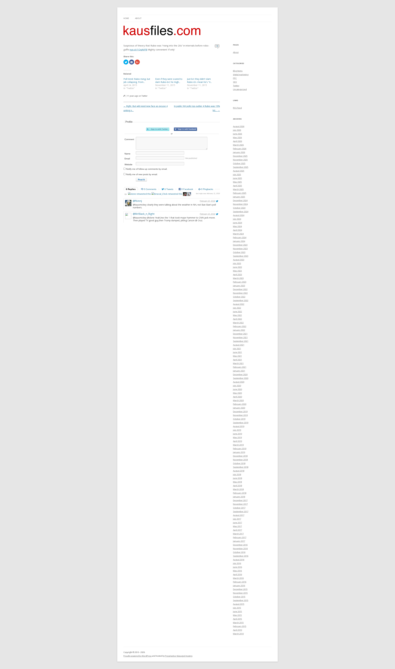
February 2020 (239, 404)
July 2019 (237, 430)
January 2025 (239, 196)
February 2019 (239, 448)
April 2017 (237, 530)
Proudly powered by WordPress (137, 656)
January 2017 (239, 541)
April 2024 (237, 230)
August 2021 (238, 344)
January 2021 (239, 370)
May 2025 (237, 182)
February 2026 (239, 148)
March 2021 (238, 363)
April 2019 (237, 441)
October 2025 (239, 163)
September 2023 (240, 256)
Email (127, 158)
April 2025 (237, 185)
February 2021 (239, 367)
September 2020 (240, 378)
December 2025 (240, 156)
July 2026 (237, 130)
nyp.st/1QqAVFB (138, 49)
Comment (129, 139)
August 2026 (238, 126)
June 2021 (237, 352)
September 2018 (240, 467)
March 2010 (238, 633)
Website (128, 164)
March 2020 (238, 400)
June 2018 (237, 478)
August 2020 (238, 381)
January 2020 (239, 407)
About (138, 18)
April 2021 (237, 359)
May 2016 (237, 570)
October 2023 (239, 252)
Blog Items (238, 70)
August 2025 (238, 170)
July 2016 (237, 563)
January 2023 (239, 285)
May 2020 (237, 393)
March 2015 (238, 622)
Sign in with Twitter (157, 129)
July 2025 (237, 174)
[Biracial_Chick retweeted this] (167, 193)
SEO (235, 82)
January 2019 (239, 452)
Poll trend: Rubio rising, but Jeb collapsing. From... (136, 80)
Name (127, 153)
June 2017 (237, 522)
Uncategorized (240, 89)
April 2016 (237, 574)
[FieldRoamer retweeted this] (189, 194)
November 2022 (240, 293)
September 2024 (240, 211)
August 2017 (238, 515)
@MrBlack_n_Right (143, 214)
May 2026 (237, 137)
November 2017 (240, 504)
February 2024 (239, 237)
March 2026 (238, 144)
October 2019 (239, 419)
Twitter (236, 85)
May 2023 (237, 270)
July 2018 (237, 474)
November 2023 (240, 248)
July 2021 (237, 348)
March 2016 (238, 578)
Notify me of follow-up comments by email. (146, 169)
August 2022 (238, 304)
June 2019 (237, 433)
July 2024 (237, 219)
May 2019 (237, 437)
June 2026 (237, 133)
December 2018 (240, 456)
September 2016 (240, 556)
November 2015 (240, 593)
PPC (235, 78)
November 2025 (240, 159)
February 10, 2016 (207, 201)
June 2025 (237, 178)
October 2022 (239, 296)
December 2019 (240, 411)
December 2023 (240, 244)
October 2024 (239, 207)
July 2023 (237, 263)
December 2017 (240, 500)
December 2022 (240, 289)
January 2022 (239, 330)
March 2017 (238, 533)
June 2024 (237, 222)
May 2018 (237, 481)
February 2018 (239, 493)
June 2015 (237, 611)
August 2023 (238, 259)
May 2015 (237, 615)
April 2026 (237, 141)
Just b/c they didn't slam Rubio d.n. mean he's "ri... (199, 80)
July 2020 (237, 385)
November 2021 (240, 337)
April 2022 (237, 319)
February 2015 (239, 626)
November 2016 (240, 548)
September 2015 (240, 600)
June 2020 (237, 389)
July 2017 (237, 518)
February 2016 (239, 581)
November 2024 (240, 204)
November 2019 (240, 415)
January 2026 (239, 152)
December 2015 (240, 589)
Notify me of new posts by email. (142, 174)
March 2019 (238, 444)
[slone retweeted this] (139, 193)
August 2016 (238, 559)
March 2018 (238, 489)
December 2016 (240, 544)
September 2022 (240, 300)
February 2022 (239, 326)
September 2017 (240, 511)
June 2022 (237, 311)
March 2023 (238, 278)
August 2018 (238, 470)
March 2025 (238, 189)
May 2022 (237, 315)
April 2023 (237, 274)
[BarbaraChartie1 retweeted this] (185, 194)
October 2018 (239, 463)
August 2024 (238, 215)
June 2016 (237, 567)
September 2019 (240, 422)
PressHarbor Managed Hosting (178, 656)
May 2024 (237, 226)
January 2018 (239, 496)
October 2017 (239, 507)
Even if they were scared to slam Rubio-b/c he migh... (168, 80)
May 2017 (237, 526)
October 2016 (239, 552)
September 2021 (240, 341)
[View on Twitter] (217, 201)
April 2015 (237, 618)
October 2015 (239, 596)
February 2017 (239, 537)
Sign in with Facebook (185, 129)
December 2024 (240, 200)
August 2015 (238, 604)
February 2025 (239, 193)
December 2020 (240, 374)
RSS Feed (237, 107)
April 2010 (237, 630)
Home (126, 18)
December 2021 (240, 333)
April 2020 (237, 396)
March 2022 (238, 322)
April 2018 (237, 485)
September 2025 (240, 167)
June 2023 (237, 267)
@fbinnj (137, 201)
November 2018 (240, 459)
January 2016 (239, 585)
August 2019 (238, 426)
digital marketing (240, 74)
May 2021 (237, 356)
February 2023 (239, 281)
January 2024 (239, 241)
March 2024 (238, 233)
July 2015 (237, 607)
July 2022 (237, 307)
